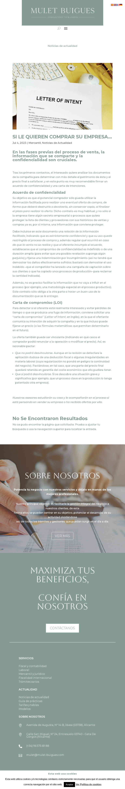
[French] (118, 4)
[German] (121, 4)
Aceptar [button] (69, 784)
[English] (115, 4)
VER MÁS (62, 536)
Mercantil (34, 142)
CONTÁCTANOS (62, 628)
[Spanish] (112, 4)
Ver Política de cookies (88, 784)
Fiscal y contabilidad (33, 666)
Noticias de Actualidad (57, 142)
